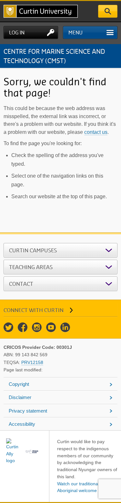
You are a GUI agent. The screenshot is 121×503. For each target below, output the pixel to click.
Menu (75, 32)
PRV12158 (32, 362)
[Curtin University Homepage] (41, 11)
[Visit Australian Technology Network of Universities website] (32, 451)
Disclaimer (20, 397)
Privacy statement (28, 411)
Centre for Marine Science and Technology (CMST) (54, 55)
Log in (17, 32)
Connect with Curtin (34, 310)
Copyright (19, 384)
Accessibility (22, 424)
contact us (95, 132)
